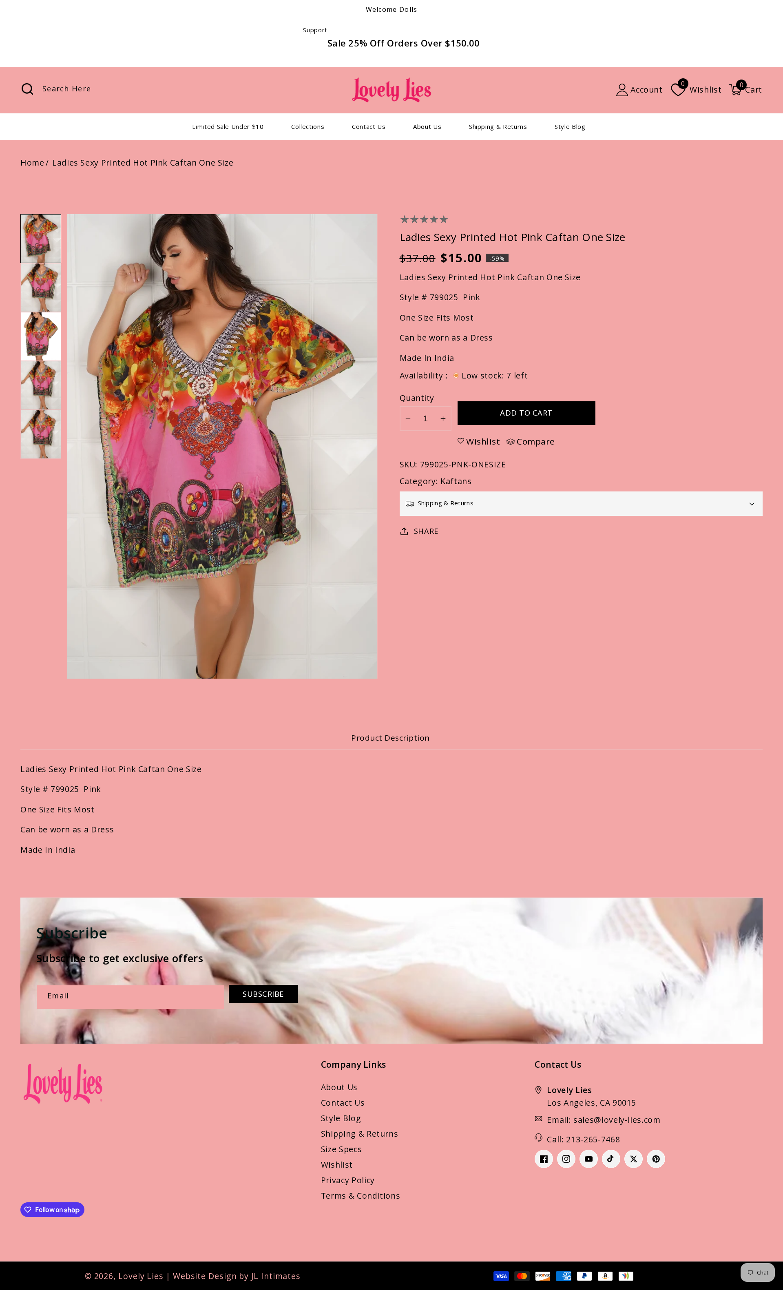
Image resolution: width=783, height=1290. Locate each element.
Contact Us (343, 1102)
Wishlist (337, 1164)
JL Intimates (276, 1275)
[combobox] (111, 90)
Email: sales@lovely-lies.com (603, 1119)
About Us (339, 1087)
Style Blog (341, 1118)
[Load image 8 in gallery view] (40, 336)
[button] (745, 90)
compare (536, 441)
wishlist (483, 441)
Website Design (205, 1275)
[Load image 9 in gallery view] (40, 385)
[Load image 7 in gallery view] (40, 287)
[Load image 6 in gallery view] (40, 238)
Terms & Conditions (360, 1195)
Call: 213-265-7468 (583, 1139)
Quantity (417, 397)
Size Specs (341, 1149)
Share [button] (426, 531)
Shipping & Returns (359, 1133)
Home (32, 162)
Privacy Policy (348, 1180)
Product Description (390, 737)
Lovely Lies (141, 1275)
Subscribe (263, 994)
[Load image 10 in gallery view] (40, 434)
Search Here (27, 89)
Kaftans (456, 481)
